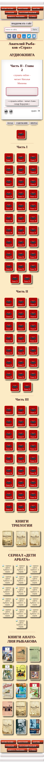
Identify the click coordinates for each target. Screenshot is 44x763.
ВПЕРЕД (34, 123)
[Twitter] (29, 36)
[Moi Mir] (24, 36)
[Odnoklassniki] (19, 36)
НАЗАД (10, 123)
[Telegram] (34, 36)
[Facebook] (14, 36)
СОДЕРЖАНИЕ (22, 123)
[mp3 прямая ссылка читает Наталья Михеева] (11, 111)
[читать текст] (6, 111)
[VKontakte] (9, 36)
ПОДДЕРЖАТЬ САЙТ (21, 24)
